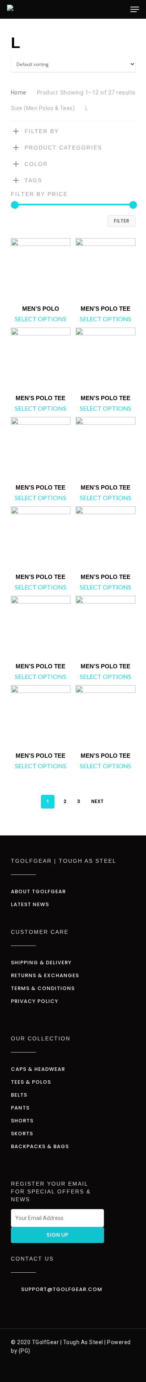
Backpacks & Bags (40, 1146)
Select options (40, 319)
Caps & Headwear (38, 1069)
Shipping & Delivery (41, 962)
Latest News (30, 904)
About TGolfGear (38, 891)
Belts (19, 1095)
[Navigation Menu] (134, 9)
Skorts (22, 1133)
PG (24, 1351)
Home (18, 92)
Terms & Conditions (43, 988)
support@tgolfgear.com (61, 1289)
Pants (20, 1107)
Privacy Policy (34, 1001)
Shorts (22, 1120)
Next (97, 801)
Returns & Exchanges (45, 975)
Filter (121, 220)
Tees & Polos (31, 1082)
